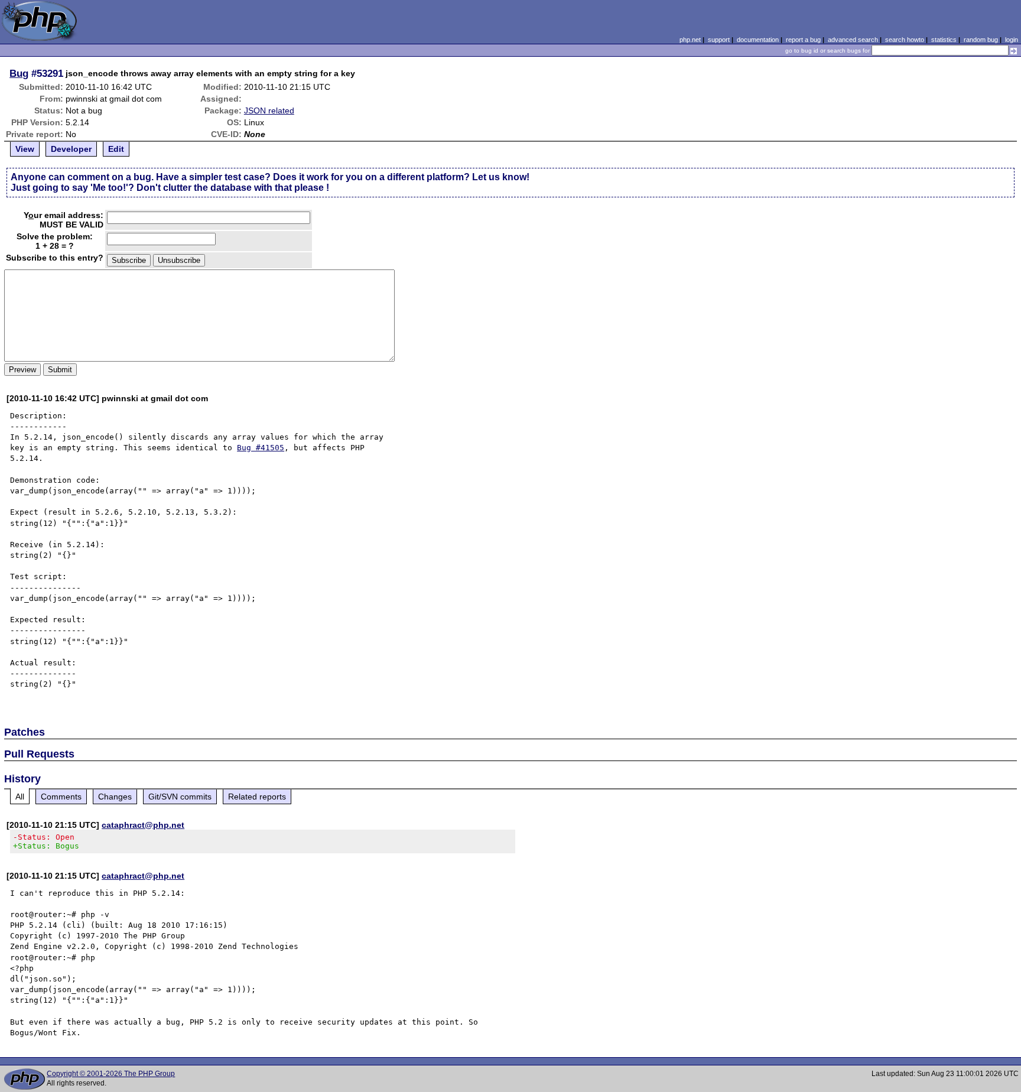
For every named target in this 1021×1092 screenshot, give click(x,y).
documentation (758, 39)
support (719, 39)
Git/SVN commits (180, 796)
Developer (71, 149)
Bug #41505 (260, 447)
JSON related (269, 110)
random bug (981, 39)
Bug (18, 73)
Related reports (257, 796)
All (19, 796)
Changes (115, 796)
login (1011, 39)
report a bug (803, 39)
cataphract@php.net (143, 825)
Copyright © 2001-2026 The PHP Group (111, 1074)
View (24, 149)
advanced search (853, 39)
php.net (690, 39)
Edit (116, 149)
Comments (61, 796)
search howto (904, 39)
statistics (944, 39)
